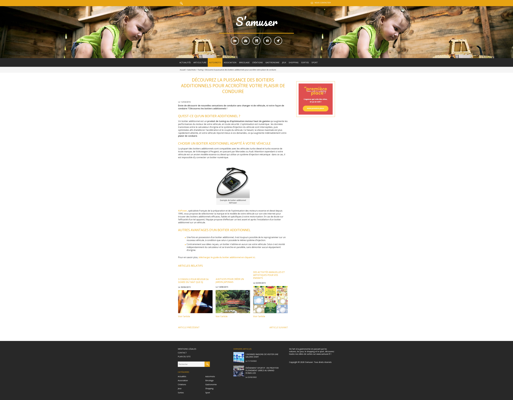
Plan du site (184, 356)
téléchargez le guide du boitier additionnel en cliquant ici (227, 257)
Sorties (305, 62)
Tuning (200, 70)
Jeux (284, 62)
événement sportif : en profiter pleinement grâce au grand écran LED (262, 370)
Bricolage (244, 62)
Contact (182, 352)
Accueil (182, 70)
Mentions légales (187, 349)
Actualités (185, 62)
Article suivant (278, 327)
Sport (315, 62)
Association (230, 62)
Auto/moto (215, 62)
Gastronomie (272, 62)
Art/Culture (199, 62)
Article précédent (189, 327)
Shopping (293, 62)
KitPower (182, 210)
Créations (257, 62)
